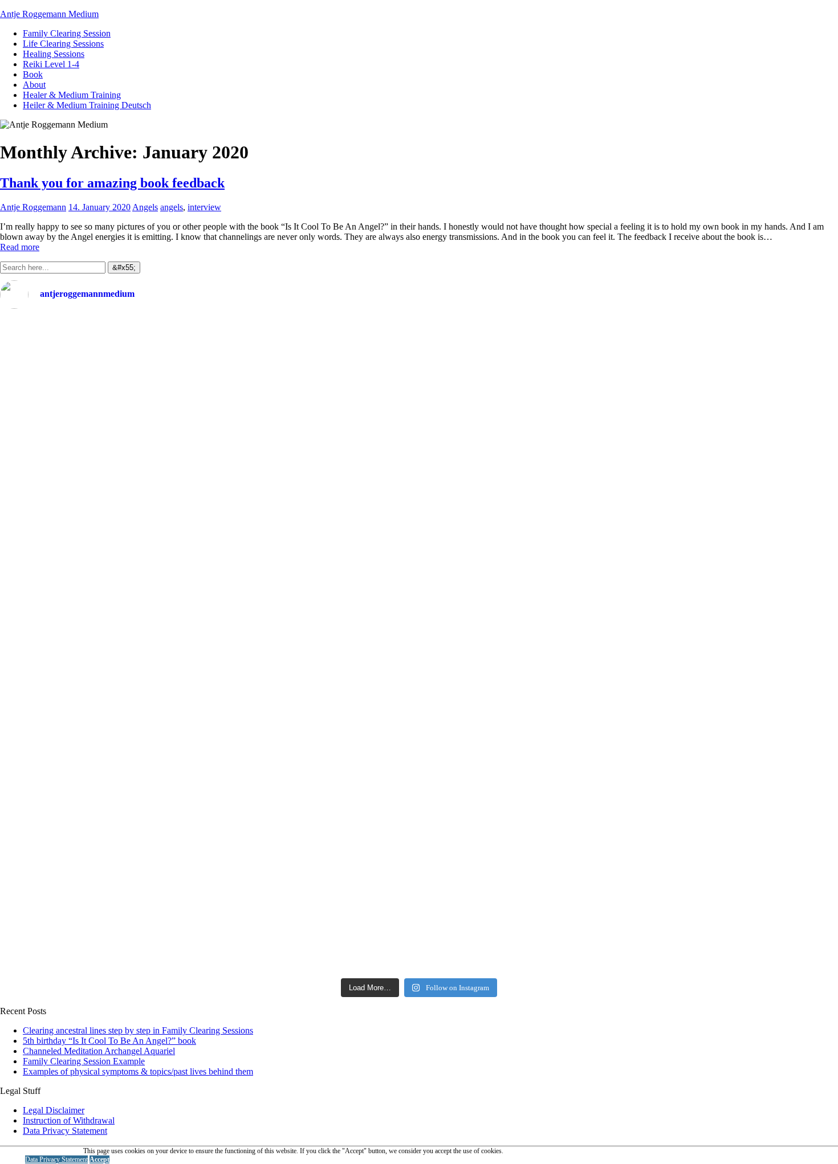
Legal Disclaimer (53, 1110)
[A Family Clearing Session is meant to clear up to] (628, 487)
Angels (145, 207)
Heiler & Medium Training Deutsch (87, 105)
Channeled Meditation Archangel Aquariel (99, 1051)
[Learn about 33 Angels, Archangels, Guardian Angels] (628, 645)
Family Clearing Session (67, 33)
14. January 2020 (99, 207)
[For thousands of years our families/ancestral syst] (209, 430)
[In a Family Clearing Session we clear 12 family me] (628, 363)
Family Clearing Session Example (84, 1061)
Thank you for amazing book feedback (112, 182)
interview (204, 207)
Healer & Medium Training (72, 95)
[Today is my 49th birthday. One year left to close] (209, 907)
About (34, 84)
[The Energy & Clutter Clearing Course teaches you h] (628, 789)
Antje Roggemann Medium (49, 14)
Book (33, 74)
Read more (19, 247)
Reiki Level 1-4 (51, 64)
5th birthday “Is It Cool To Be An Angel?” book (109, 1040)
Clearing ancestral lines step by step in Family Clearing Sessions (138, 1030)
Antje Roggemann (33, 207)
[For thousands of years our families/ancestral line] (209, 610)
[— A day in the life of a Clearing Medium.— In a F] (209, 348)
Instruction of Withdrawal (69, 1120)
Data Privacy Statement (65, 1131)
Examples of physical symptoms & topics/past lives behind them (138, 1071)
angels (171, 207)
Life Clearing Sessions (63, 43)
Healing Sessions (53, 54)
